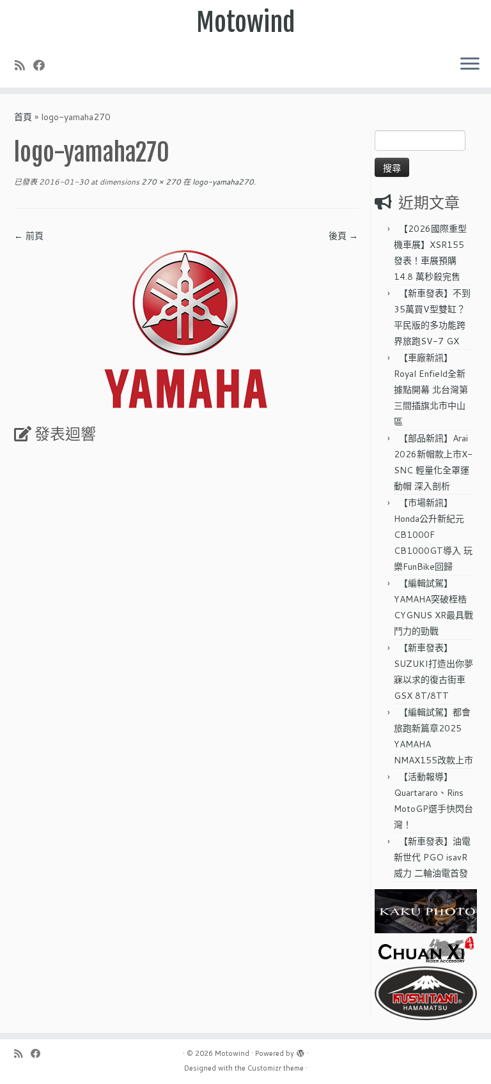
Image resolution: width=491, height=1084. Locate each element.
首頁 (23, 117)
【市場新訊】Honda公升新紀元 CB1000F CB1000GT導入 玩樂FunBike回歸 (433, 534)
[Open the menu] (469, 64)
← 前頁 (28, 235)
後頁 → (343, 235)
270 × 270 (160, 181)
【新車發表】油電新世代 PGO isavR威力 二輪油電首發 (432, 857)
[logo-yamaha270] (186, 328)
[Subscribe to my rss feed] (24, 65)
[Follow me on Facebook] (43, 65)
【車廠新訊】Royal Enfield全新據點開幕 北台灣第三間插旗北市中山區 (431, 389)
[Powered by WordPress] (300, 1050)
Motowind (245, 22)
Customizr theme (275, 1068)
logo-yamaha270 (222, 181)
